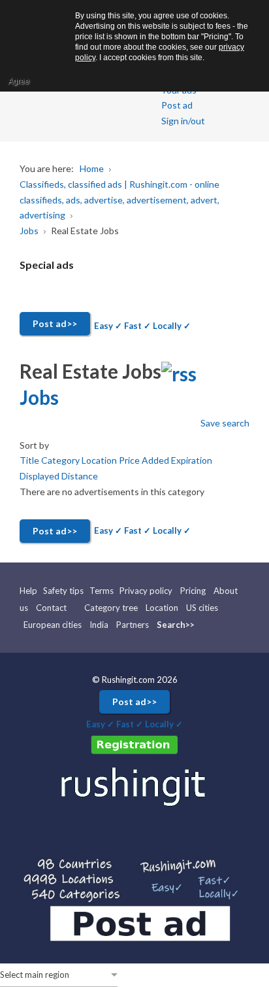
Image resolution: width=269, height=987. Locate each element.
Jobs (39, 397)
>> (190, 624)
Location (100, 460)
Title (30, 460)
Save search (224, 422)
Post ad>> (55, 323)
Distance (79, 475)
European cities (53, 624)
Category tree (111, 607)
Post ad (177, 105)
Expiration (191, 460)
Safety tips (63, 590)
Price (130, 460)
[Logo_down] (134, 785)
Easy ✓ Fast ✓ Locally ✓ (142, 325)
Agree (18, 81)
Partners (132, 624)
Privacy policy (145, 590)
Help (29, 590)
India (98, 624)
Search (171, 624)
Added (156, 460)
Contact (51, 607)
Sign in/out (183, 120)
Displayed (40, 475)
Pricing (193, 590)
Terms (101, 590)
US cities (202, 607)
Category (61, 460)
